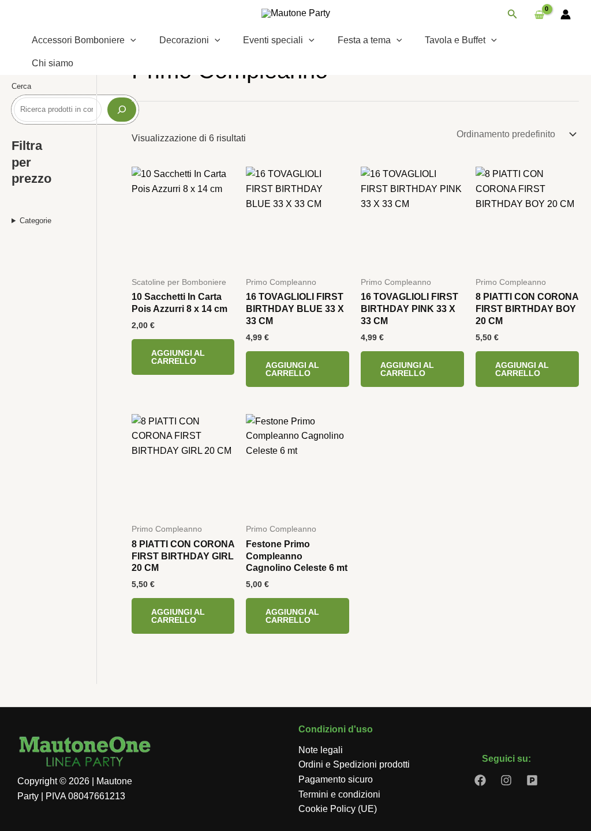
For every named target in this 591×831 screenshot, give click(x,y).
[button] (512, 14)
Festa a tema (364, 40)
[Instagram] (506, 780)
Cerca (21, 86)
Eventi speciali (273, 40)
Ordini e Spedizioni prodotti (354, 764)
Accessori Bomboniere (78, 40)
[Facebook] (480, 780)
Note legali (320, 750)
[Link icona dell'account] (565, 14)
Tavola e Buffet (455, 40)
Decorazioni (184, 40)
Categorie (35, 220)
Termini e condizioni (339, 794)
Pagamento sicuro (335, 779)
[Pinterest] (532, 780)
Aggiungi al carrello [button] (178, 357)
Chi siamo (52, 63)
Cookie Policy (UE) (337, 809)
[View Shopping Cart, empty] (539, 14)
